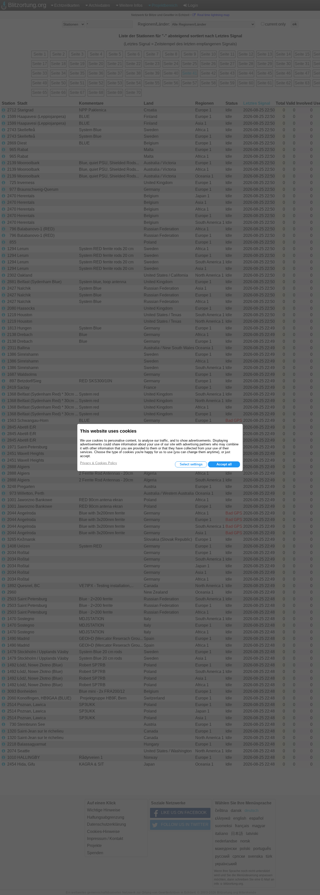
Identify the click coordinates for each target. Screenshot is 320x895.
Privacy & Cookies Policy (98, 463)
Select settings (191, 464)
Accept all (224, 464)
